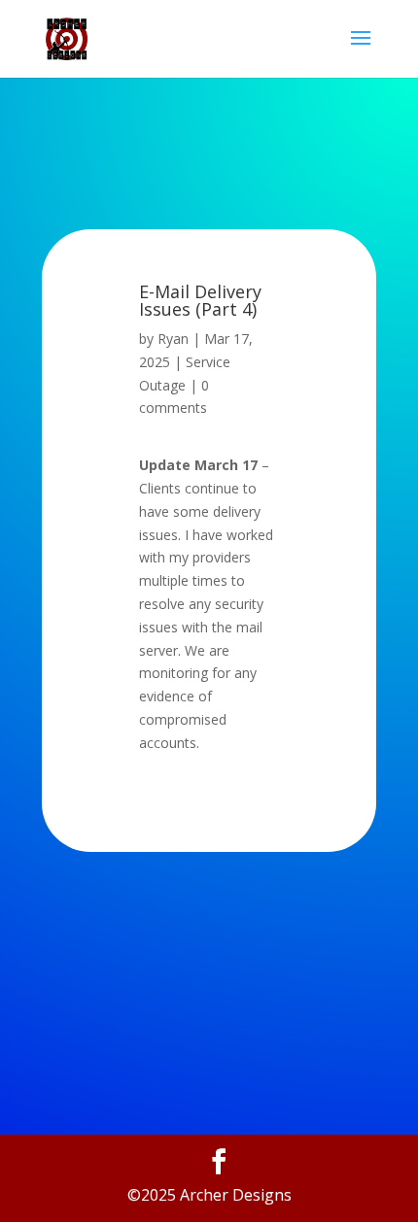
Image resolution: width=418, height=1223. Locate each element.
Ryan (173, 338)
